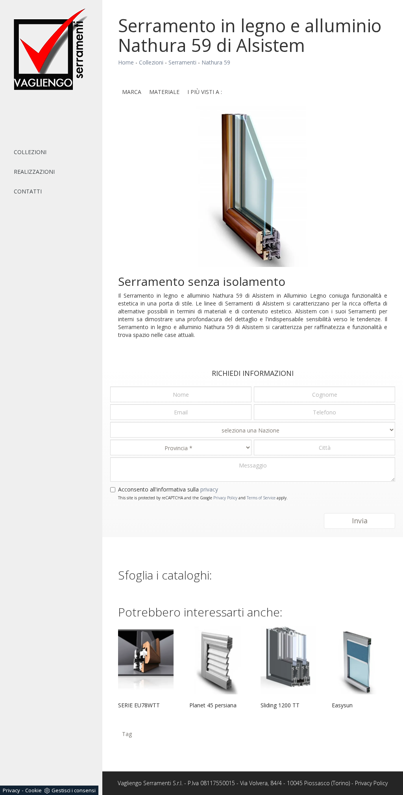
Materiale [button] (164, 92)
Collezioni (30, 152)
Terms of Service (261, 498)
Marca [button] (131, 92)
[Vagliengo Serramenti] (51, 49)
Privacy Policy (225, 498)
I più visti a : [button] (204, 92)
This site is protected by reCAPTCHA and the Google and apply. (203, 498)
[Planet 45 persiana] (217, 660)
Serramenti (182, 62)
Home (126, 62)
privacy (209, 489)
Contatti (28, 191)
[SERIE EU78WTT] (146, 660)
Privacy (11, 790)
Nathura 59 (216, 62)
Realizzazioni (34, 171)
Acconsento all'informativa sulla (168, 489)
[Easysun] (359, 660)
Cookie (33, 790)
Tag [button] (127, 734)
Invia (360, 520)
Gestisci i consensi (74, 790)
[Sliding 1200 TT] (288, 660)
